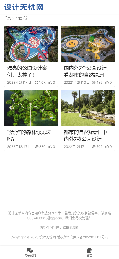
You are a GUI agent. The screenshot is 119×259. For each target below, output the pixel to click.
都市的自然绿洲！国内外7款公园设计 (86, 135)
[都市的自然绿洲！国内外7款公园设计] (88, 108)
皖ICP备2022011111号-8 (89, 237)
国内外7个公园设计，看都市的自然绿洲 (88, 71)
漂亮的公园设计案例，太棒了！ (27, 71)
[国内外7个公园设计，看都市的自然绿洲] (88, 44)
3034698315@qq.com (44, 218)
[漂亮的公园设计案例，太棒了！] (31, 44)
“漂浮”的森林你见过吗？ (29, 135)
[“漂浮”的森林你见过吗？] (31, 108)
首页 (7, 18)
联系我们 (72, 228)
